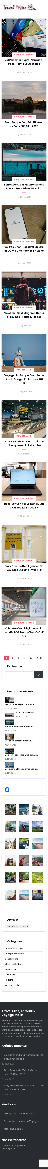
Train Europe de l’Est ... (27, 712)
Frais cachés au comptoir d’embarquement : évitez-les (24, 443)
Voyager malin (24, 370)
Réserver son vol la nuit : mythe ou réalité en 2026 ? (24, 505)
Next (39, 657)
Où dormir (10, 974)
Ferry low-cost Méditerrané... (20, 726)
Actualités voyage (14, 948)
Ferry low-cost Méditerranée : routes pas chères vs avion (24, 186)
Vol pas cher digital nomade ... (20, 704)
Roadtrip (9, 979)
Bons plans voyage (24, 54)
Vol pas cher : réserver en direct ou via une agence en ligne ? (24, 250)
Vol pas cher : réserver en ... (19, 741)
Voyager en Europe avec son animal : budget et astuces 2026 (24, 379)
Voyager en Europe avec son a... (21, 769)
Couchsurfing (11, 958)
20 (31, 657)
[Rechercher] (38, 674)
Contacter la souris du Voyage (21, 1121)
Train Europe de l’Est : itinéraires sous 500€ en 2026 (24, 124)
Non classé (10, 969)
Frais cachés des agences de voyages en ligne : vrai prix (24, 568)
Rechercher (14, 666)
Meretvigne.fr (8, 1148)
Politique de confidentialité (19, 1113)
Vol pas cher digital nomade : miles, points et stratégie (24, 62)
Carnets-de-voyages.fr (13, 1145)
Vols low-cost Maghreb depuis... (21, 755)
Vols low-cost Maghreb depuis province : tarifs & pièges (24, 315)
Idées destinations (14, 964)
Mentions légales (13, 1128)
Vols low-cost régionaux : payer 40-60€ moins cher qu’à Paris (24, 632)
